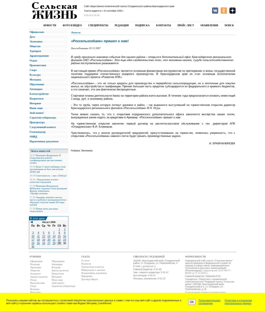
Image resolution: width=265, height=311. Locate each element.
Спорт (33, 70)
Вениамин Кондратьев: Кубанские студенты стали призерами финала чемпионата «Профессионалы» (48, 190)
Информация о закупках (93, 270)
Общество (35, 46)
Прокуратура (37, 122)
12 (43, 236)
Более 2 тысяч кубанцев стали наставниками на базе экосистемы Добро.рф (48, 169)
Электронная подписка (92, 267)
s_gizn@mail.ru (148, 266)
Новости (49, 25)
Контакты (163, 25)
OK (192, 302)
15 (59, 236)
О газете (85, 260)
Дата (32, 36)
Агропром (35, 51)
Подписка (142, 25)
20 (48, 239)
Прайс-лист (185, 25)
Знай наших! (37, 112)
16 (64, 236)
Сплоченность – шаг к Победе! (51, 175)
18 (38, 239)
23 (64, 239)
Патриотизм (36, 98)
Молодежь (35, 79)
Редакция (122, 25)
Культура (35, 74)
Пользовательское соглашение (209, 302)
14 (54, 236)
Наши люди (36, 108)
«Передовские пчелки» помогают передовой (44, 180)
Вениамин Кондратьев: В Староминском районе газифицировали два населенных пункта (46, 159)
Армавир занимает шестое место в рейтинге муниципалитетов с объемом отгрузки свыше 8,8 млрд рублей (48, 201)
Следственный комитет (43, 127)
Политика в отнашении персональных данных (238, 302)
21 (54, 239)
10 (32, 236)
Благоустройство (39, 93)
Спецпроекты (98, 25)
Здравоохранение (39, 55)
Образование (37, 84)
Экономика (36, 41)
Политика (35, 264)
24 (32, 243)
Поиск (229, 25)
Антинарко (36, 89)
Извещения (86, 276)
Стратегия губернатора (43, 117)
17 (32, 239)
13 (48, 236)
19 (43, 239)
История (56, 267)
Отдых (33, 60)
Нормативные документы (44, 141)
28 (54, 243)
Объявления (209, 25)
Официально (37, 32)
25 (38, 243)
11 (38, 236)
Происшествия (38, 65)
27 (48, 243)
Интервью (35, 103)
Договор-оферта (89, 279)
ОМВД (33, 136)
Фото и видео (72, 25)
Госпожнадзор (38, 131)
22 (59, 239)
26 (43, 243)
